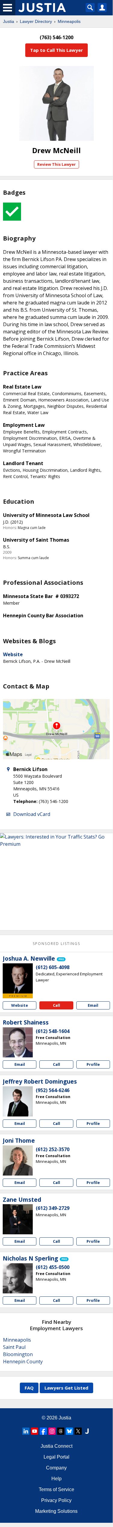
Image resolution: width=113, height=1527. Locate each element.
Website (13, 654)
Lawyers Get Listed (66, 1388)
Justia (8, 21)
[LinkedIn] (25, 1431)
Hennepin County (23, 1361)
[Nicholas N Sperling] (18, 1278)
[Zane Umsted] (18, 1219)
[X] (78, 1431)
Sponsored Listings (56, 943)
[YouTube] (34, 1431)
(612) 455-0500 (52, 1267)
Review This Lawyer (56, 164)
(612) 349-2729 (52, 1208)
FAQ (29, 1388)
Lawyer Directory (36, 21)
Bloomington (18, 1354)
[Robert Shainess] (18, 1042)
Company (56, 1467)
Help (56, 1478)
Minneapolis (69, 21)
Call (56, 1005)
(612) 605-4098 (52, 967)
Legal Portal (56, 1456)
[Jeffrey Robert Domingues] (18, 1101)
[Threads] (60, 1431)
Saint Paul (14, 1347)
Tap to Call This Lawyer (56, 50)
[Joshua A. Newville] (18, 978)
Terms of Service (56, 1489)
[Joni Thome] (18, 1160)
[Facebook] (43, 1431)
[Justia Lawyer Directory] (86, 1431)
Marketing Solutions (56, 1511)
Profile (93, 1064)
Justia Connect (56, 1446)
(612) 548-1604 (52, 1031)
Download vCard (31, 814)
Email (93, 1005)
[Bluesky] (69, 1431)
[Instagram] (52, 1431)
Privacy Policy (56, 1500)
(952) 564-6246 (52, 1090)
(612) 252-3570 (52, 1149)
